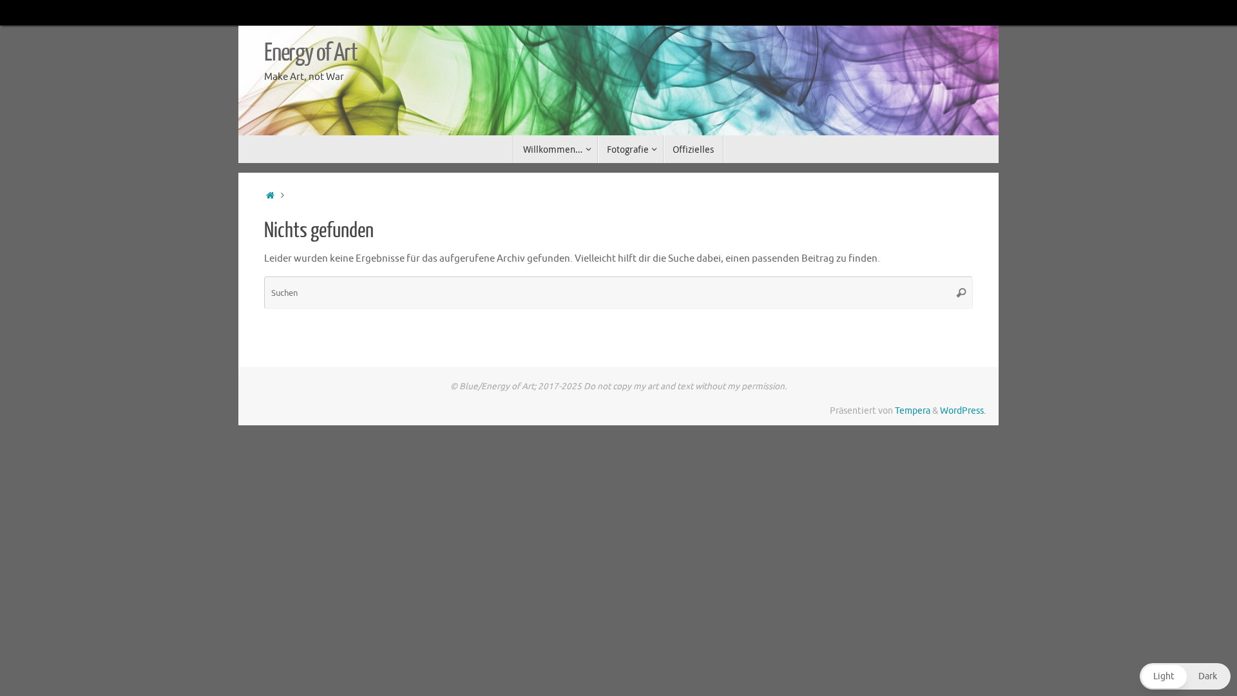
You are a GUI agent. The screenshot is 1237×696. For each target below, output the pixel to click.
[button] (1185, 676)
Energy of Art (310, 52)
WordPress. (963, 410)
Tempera (912, 410)
